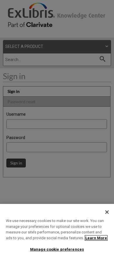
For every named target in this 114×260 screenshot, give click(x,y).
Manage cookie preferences (57, 249)
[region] (57, 232)
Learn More (96, 238)
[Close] (107, 212)
